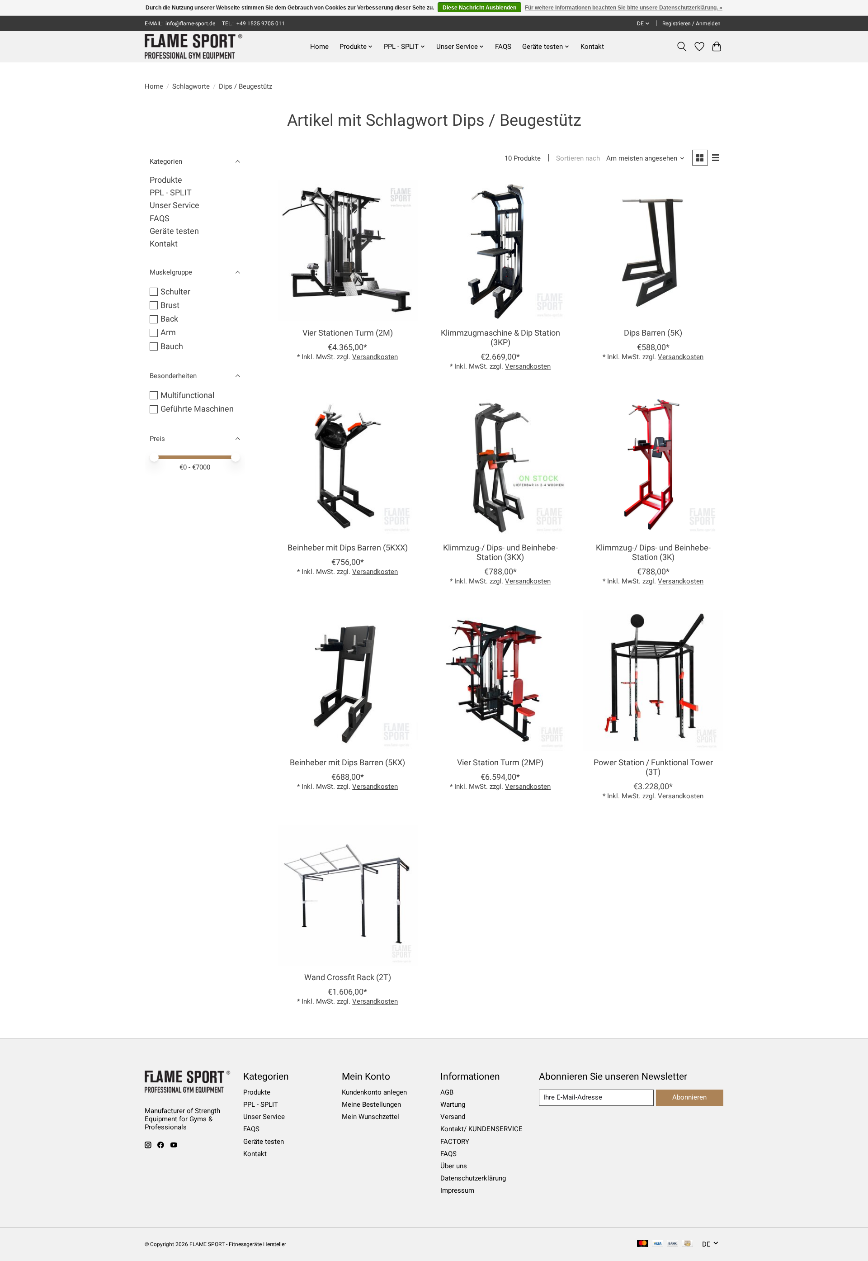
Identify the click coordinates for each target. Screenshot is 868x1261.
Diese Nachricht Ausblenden (479, 8)
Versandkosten (375, 357)
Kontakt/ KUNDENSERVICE (481, 1129)
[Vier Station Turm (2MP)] (500, 680)
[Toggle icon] (682, 46)
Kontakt (592, 47)
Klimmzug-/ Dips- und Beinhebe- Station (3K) (653, 552)
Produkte (166, 180)
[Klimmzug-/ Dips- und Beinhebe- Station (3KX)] (500, 465)
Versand (452, 1117)
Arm (168, 332)
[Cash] (687, 1244)
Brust (169, 305)
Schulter (175, 291)
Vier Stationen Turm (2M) (347, 332)
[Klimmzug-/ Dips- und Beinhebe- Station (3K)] (653, 465)
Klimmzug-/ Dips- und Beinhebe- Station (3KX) (500, 552)
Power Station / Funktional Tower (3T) (653, 767)
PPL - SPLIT (171, 192)
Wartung (452, 1104)
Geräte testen (174, 231)
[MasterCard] (643, 1244)
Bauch (171, 346)
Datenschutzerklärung (473, 1178)
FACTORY (454, 1142)
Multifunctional (187, 395)
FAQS (503, 47)
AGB (446, 1092)
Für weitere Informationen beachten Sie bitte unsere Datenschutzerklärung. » (623, 8)
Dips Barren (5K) (653, 332)
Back (169, 318)
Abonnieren (689, 1097)
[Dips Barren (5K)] (653, 250)
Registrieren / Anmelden (691, 23)
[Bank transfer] (673, 1244)
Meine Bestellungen (371, 1104)
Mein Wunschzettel (370, 1117)
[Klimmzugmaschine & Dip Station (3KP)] (500, 250)
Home (319, 47)
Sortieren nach (578, 158)
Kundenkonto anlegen (374, 1092)
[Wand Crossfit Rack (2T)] (348, 895)
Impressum (457, 1190)
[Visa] (658, 1244)
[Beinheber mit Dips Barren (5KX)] (348, 680)
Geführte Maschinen (197, 408)
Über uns (453, 1166)
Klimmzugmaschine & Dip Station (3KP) (500, 337)
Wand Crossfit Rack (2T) (347, 977)
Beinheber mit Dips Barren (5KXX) (348, 547)
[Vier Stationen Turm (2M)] (348, 250)
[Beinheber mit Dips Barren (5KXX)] (348, 465)
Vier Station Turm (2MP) (500, 762)
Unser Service (174, 205)
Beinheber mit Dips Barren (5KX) (347, 762)
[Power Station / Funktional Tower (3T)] (653, 680)
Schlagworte (191, 86)
